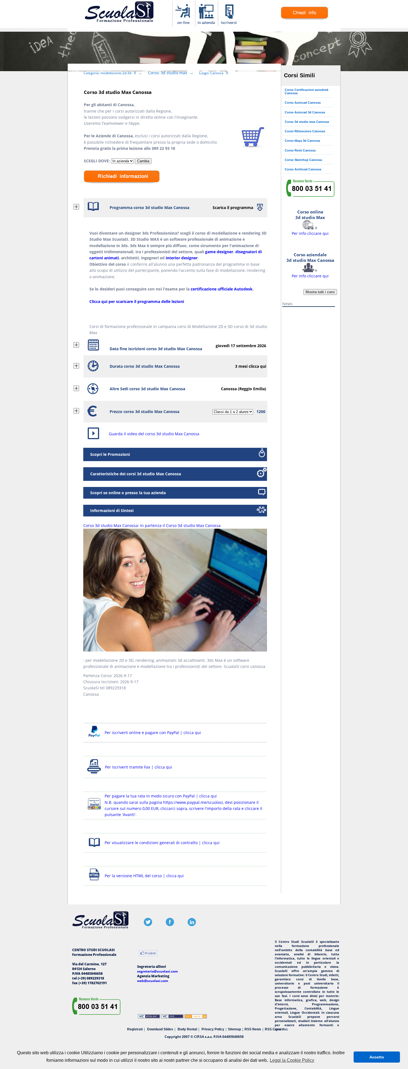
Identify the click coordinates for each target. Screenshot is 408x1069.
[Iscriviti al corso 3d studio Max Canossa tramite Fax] (94, 773)
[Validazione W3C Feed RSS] (196, 1017)
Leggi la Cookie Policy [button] (292, 1060)
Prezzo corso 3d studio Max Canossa (144, 411)
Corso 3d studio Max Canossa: (152, 525)
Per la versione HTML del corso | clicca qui (144, 875)
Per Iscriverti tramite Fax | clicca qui (138, 767)
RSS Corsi (273, 1029)
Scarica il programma (233, 207)
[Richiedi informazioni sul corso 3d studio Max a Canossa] (122, 187)
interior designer (182, 257)
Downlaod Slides (160, 1029)
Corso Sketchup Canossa (303, 159)
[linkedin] (192, 925)
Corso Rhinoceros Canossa (305, 131)
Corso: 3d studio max (167, 72)
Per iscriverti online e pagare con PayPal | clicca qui (153, 732)
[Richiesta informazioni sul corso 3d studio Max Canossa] (304, 18)
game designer (219, 251)
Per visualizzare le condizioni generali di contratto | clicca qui (162, 842)
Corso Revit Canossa (300, 150)
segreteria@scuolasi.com (157, 971)
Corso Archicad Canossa (303, 169)
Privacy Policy (213, 1029)
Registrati (135, 1029)
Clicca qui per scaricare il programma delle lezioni (136, 301)
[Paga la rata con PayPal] (94, 810)
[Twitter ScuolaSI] (148, 925)
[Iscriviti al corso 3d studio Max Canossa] (253, 145)
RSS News (253, 1029)
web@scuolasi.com (152, 980)
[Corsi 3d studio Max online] (184, 23)
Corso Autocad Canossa (303, 102)
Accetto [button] (376, 1057)
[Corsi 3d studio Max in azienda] (206, 23)
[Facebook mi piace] (148, 954)
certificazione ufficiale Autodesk (222, 289)
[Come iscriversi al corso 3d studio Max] (229, 23)
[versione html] (94, 881)
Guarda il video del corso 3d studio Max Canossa (154, 433)
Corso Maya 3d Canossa (302, 140)
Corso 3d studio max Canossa (307, 121)
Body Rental (187, 1029)
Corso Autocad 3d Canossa (305, 112)
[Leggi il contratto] (94, 848)
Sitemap (234, 1029)
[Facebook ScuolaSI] (170, 925)
